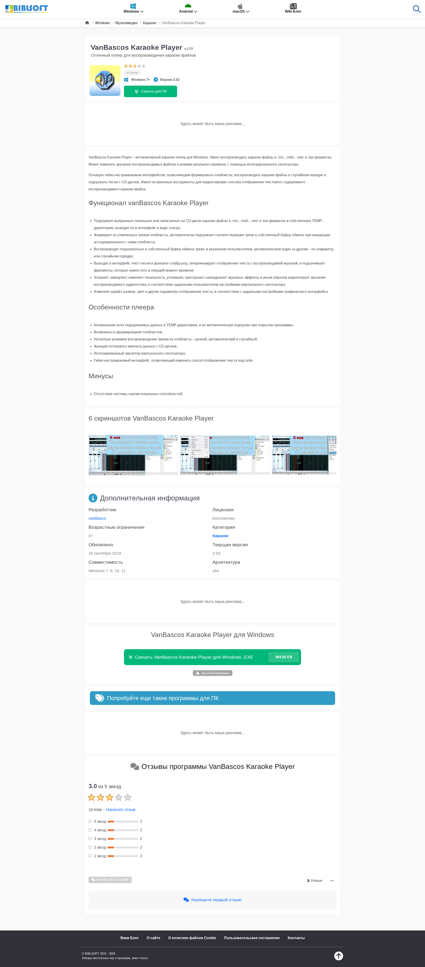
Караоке (220, 536)
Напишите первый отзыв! (216, 900)
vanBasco (97, 518)
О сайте (153, 938)
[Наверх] (338, 959)
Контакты (296, 938)
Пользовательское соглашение (252, 938)
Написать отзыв (120, 809)
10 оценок (132, 72)
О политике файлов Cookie (192, 938)
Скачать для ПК (154, 91)
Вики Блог (129, 938)
